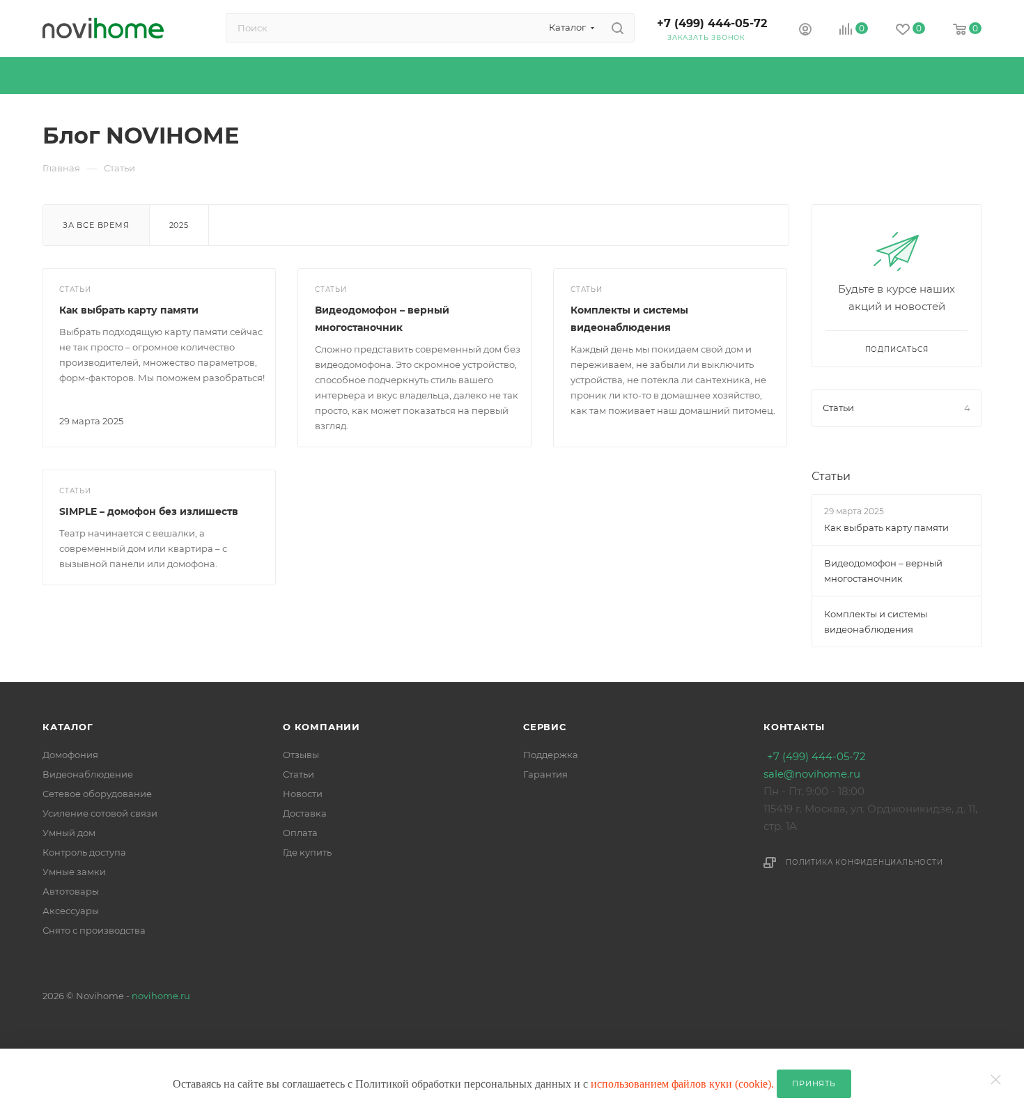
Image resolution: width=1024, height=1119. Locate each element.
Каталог (67, 726)
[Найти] (617, 28)
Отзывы (301, 754)
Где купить (307, 852)
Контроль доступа (84, 852)
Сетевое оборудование (97, 793)
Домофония (70, 754)
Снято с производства (94, 930)
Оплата (300, 832)
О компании (321, 726)
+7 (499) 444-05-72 (712, 23)
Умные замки (74, 871)
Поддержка (550, 754)
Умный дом (68, 832)
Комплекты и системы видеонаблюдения (875, 621)
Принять (814, 1083)
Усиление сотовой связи (99, 813)
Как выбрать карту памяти (129, 310)
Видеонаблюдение (87, 774)
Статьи (831, 476)
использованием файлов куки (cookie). (684, 1084)
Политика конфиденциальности (864, 862)
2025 (179, 225)
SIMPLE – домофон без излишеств (148, 511)
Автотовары (70, 891)
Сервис (544, 726)
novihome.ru (161, 995)
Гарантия (545, 774)
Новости (303, 793)
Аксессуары (70, 910)
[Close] (999, 1073)
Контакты (793, 726)
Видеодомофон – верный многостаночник (883, 570)
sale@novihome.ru (811, 773)
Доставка (305, 813)
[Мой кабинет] (805, 31)
